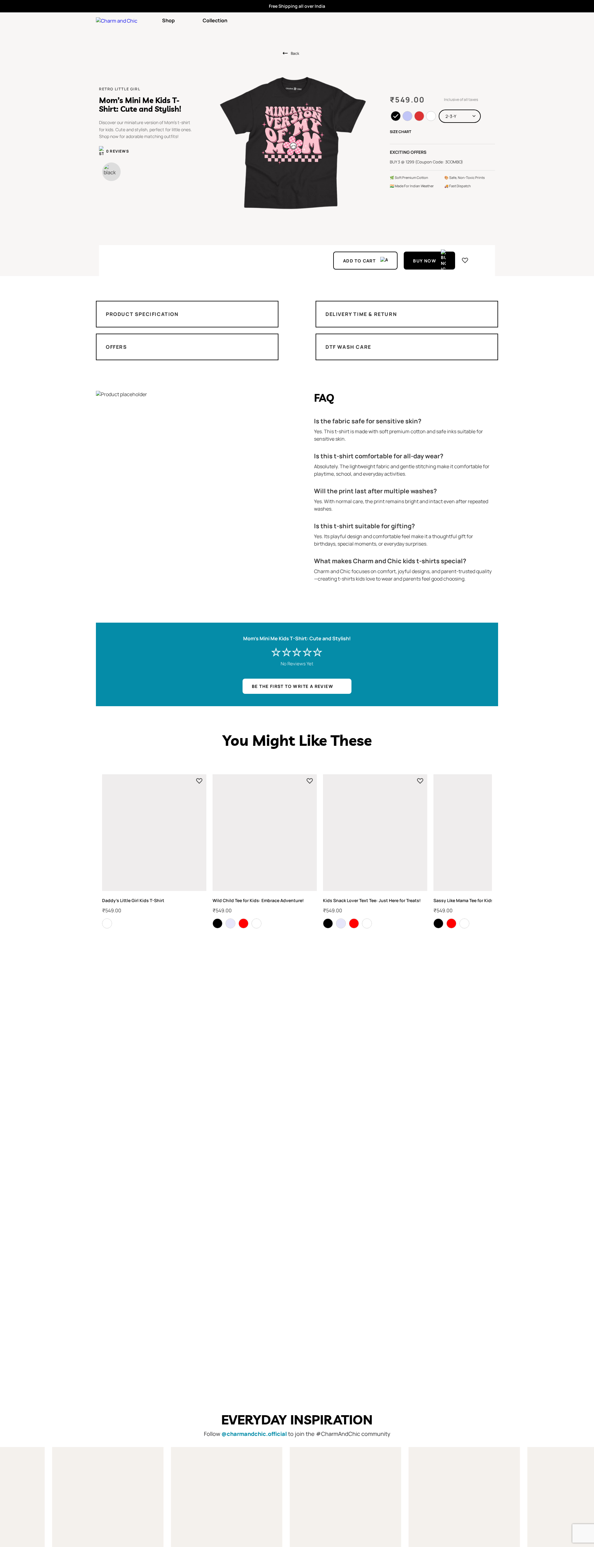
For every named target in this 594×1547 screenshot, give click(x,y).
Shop (168, 20)
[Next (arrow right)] (583, 773)
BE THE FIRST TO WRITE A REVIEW (292, 686)
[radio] (395, 116)
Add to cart (359, 261)
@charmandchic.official (254, 1433)
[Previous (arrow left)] (11, 773)
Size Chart (400, 131)
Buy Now (424, 261)
